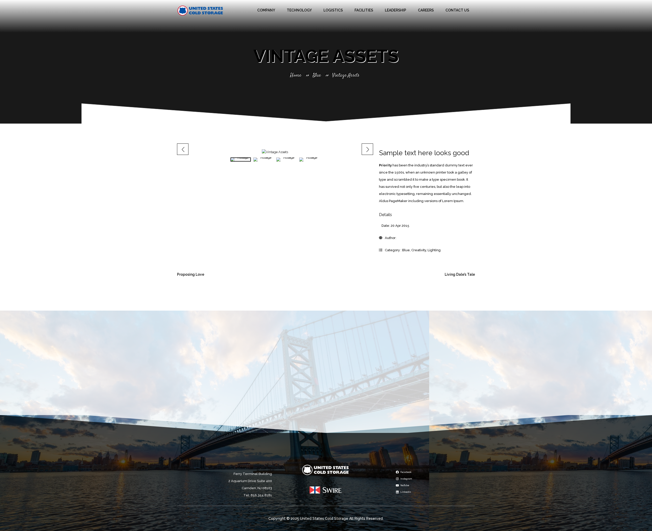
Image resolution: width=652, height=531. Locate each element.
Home (295, 74)
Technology (299, 10)
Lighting (434, 250)
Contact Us (457, 10)
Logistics (333, 10)
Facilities (364, 10)
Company (266, 10)
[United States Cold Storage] (200, 10)
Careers (426, 10)
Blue (316, 74)
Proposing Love (190, 274)
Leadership (395, 10)
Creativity (418, 250)
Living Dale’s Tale (460, 274)
